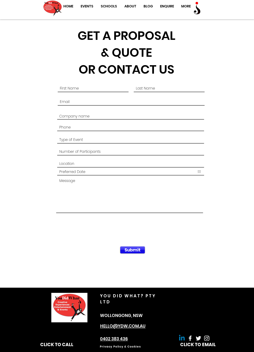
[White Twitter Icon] (198, 338)
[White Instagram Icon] (206, 338)
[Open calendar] (199, 171)
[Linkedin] (181, 338)
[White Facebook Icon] (190, 338)
